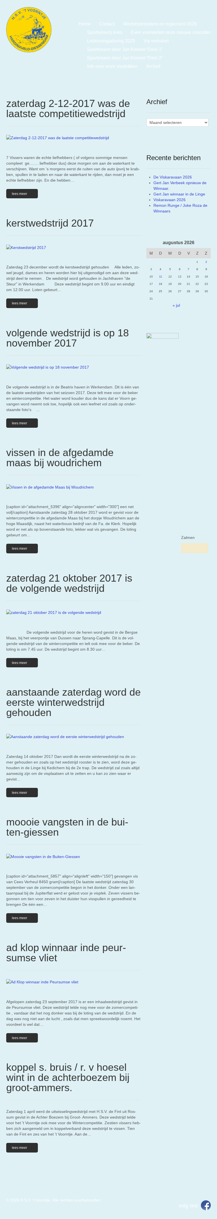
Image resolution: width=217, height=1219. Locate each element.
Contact (107, 24)
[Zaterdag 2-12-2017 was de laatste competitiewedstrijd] (73, 138)
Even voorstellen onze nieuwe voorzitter (171, 32)
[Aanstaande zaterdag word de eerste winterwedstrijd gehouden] (73, 736)
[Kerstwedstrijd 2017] (73, 247)
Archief (153, 66)
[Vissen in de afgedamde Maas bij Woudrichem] (73, 487)
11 (160, 276)
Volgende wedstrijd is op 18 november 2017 (67, 338)
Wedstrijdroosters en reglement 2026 (160, 24)
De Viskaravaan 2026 (172, 177)
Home (85, 24)
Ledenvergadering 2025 (111, 40)
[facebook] (206, 1205)
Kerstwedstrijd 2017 (50, 223)
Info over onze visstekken (112, 66)
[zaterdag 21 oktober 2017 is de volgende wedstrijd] (73, 612)
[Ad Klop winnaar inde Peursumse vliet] (73, 982)
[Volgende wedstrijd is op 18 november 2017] (73, 367)
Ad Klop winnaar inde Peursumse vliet (66, 953)
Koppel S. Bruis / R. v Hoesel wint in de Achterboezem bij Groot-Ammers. (67, 1077)
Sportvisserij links (104, 32)
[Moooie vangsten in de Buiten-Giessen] (73, 856)
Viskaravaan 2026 (169, 199)
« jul (176, 305)
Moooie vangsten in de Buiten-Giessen (67, 827)
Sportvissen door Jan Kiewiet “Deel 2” (125, 57)
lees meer (19, 194)
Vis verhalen (156, 40)
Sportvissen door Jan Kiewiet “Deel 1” (125, 49)
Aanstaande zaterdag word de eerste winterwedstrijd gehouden (73, 702)
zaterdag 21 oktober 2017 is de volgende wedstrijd (69, 583)
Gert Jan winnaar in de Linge (179, 194)
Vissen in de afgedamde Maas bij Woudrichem (60, 457)
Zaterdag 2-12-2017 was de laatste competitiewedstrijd (68, 108)
